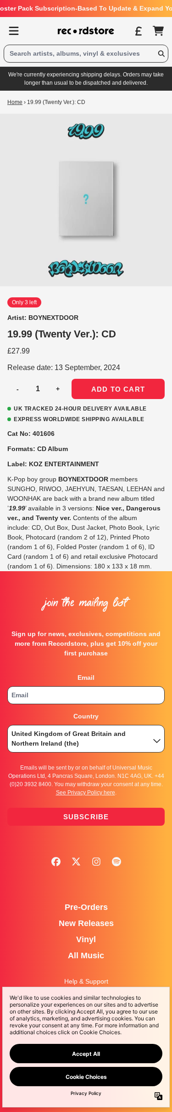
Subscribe (86, 817)
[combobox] (86, 54)
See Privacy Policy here (85, 792)
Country (86, 716)
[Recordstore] (86, 30)
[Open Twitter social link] (76, 861)
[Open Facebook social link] (56, 861)
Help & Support (86, 981)
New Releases (86, 923)
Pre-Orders (86, 907)
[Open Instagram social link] (96, 861)
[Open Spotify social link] (116, 861)
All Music (86, 955)
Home (14, 102)
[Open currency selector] (138, 31)
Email (86, 677)
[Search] (161, 54)
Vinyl (86, 939)
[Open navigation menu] (14, 31)
